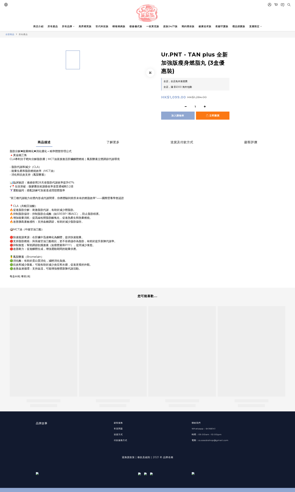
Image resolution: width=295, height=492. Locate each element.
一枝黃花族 (152, 26)
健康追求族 (205, 26)
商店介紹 (38, 26)
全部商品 (9, 34)
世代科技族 (102, 26)
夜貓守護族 (221, 26)
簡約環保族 (188, 26)
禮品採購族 (238, 26)
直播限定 (254, 26)
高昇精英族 (85, 26)
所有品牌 (67, 26)
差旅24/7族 (170, 26)
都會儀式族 (135, 26)
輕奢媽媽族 (119, 26)
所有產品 (53, 26)
